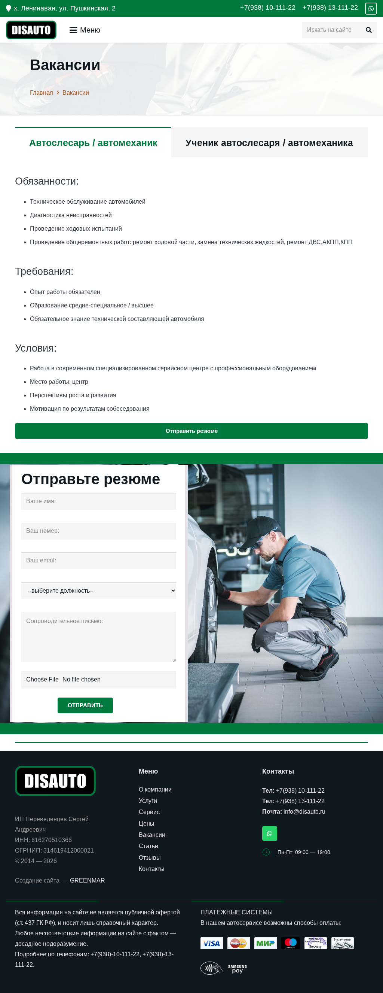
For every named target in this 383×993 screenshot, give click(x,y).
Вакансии (152, 835)
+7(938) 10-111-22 (300, 790)
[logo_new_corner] (31, 30)
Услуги (148, 801)
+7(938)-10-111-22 (115, 954)
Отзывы (150, 857)
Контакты (152, 869)
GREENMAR (87, 880)
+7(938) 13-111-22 (300, 801)
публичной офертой (152, 912)
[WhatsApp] (371, 9)
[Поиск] (368, 30)
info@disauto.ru (304, 811)
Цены (146, 823)
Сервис (149, 812)
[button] (85, 30)
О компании (155, 789)
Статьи (148, 846)
